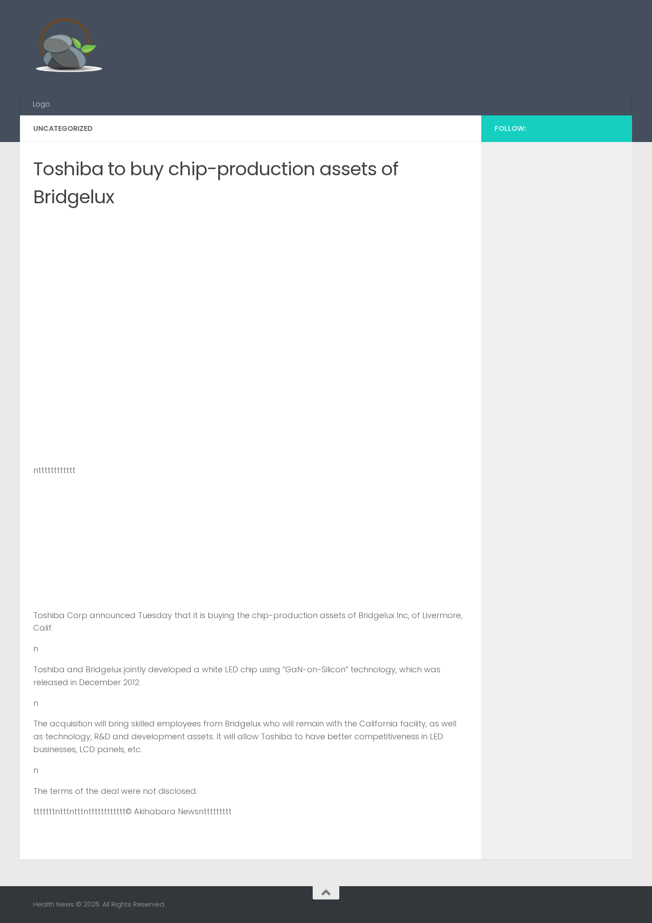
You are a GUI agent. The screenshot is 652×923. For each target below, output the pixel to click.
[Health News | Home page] (68, 46)
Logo (41, 104)
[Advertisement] (457, 33)
